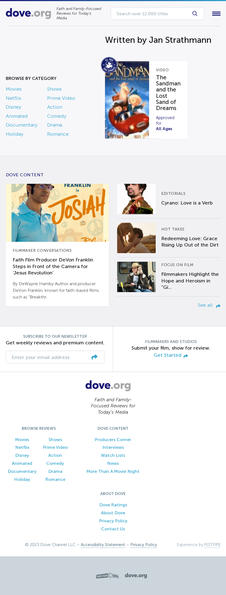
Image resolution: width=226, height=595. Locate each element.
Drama (54, 125)
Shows (54, 89)
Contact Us (113, 528)
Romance (58, 134)
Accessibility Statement (103, 544)
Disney (13, 107)
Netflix (13, 98)
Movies (14, 89)
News (113, 463)
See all (206, 305)
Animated (17, 116)
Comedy (56, 116)
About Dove (113, 512)
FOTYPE (212, 544)
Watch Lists (113, 455)
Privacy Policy (113, 520)
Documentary (21, 125)
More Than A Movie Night (113, 471)
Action (54, 107)
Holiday (14, 134)
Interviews (113, 447)
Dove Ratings (113, 504)
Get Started (167, 355)
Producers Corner (113, 439)
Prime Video (61, 98)
